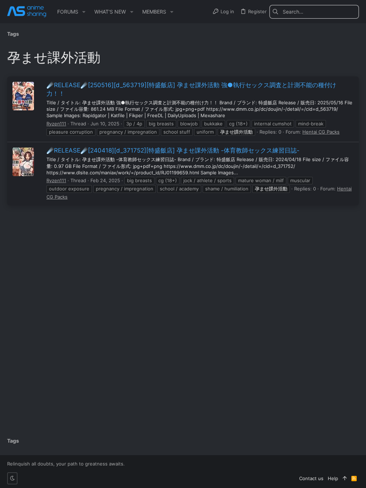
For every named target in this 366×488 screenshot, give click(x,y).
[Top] (344, 478)
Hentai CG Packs (321, 132)
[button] (84, 12)
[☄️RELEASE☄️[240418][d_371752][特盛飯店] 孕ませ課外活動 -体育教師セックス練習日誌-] (23, 162)
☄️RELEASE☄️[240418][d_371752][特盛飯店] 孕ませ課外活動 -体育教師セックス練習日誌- (173, 150)
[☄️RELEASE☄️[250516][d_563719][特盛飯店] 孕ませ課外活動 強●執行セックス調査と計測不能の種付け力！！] (23, 96)
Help (333, 478)
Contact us (311, 478)
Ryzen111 (56, 123)
